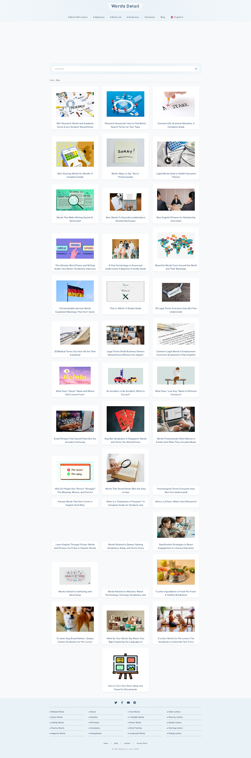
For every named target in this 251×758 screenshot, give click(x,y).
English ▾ (178, 17)
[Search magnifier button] (196, 69)
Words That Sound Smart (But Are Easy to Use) (125, 490)
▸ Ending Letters (174, 733)
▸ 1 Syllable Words (136, 717)
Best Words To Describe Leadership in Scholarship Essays (125, 219)
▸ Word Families (135, 728)
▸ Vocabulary (94, 728)
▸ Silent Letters (174, 712)
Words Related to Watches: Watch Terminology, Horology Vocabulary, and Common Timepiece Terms (125, 593)
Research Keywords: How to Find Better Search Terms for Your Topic (125, 125)
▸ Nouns (92, 712)
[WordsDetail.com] (126, 10)
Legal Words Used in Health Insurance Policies (176, 175)
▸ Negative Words (57, 733)
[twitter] (115, 702)
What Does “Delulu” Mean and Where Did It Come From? (75, 393)
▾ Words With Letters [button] (78, 17)
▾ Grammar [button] (150, 17)
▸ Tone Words (134, 712)
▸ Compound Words (136, 733)
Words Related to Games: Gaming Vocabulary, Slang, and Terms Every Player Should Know (125, 546)
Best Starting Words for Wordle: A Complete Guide (75, 175)
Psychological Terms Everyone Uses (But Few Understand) (176, 490)
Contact (127, 743)
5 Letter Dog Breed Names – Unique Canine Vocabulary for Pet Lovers (75, 640)
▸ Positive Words (57, 728)
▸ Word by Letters (175, 717)
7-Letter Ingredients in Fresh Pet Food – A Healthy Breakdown (176, 593)
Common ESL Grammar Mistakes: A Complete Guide (176, 125)
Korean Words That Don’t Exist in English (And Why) (75, 503)
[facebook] (122, 702)
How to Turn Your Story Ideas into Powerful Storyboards (125, 688)
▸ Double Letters (174, 722)
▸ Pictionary (94, 722)
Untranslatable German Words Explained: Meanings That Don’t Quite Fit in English (75, 310)
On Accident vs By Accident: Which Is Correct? (125, 393)
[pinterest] (134, 702)
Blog (163, 17)
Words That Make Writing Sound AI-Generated (75, 219)
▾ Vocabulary (133, 17)
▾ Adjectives (98, 17)
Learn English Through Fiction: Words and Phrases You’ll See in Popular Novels (75, 546)
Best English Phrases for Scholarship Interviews (176, 219)
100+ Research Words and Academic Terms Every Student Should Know (75, 125)
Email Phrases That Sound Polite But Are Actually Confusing (75, 440)
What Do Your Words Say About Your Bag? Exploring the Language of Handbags (125, 640)
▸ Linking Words (57, 722)
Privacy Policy (142, 743)
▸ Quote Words (56, 717)
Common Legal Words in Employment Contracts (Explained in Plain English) (176, 353)
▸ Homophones (95, 733)
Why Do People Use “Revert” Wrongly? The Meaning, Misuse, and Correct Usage (75, 490)
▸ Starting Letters (175, 728)
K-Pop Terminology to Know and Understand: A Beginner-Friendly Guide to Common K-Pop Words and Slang (125, 267)
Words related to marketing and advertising (75, 593)
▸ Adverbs (93, 717)
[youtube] (128, 702)
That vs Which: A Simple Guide (125, 308)
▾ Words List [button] (115, 17)
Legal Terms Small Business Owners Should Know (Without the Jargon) (125, 353)
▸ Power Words (134, 722)
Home (52, 80)
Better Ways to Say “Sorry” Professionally (125, 175)
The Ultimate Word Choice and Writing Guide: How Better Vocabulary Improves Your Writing (75, 267)
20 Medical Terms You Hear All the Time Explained (75, 353)
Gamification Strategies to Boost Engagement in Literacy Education (176, 546)
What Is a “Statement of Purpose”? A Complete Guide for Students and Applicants (125, 503)
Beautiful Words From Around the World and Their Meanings (176, 267)
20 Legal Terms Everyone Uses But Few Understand (176, 310)
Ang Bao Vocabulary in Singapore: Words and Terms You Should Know (125, 440)
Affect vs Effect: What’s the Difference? (176, 501)
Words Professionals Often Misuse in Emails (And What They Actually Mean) (176, 440)
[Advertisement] (125, 40)
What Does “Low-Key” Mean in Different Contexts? (176, 393)
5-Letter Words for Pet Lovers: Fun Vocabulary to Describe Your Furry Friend (176, 640)
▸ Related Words (57, 712)
